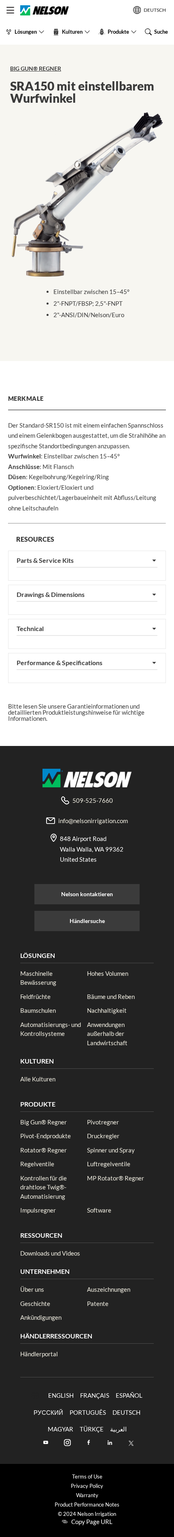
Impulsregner (38, 1210)
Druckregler (103, 1135)
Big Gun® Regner (35, 68)
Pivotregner (103, 1122)
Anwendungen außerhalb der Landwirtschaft (107, 1033)
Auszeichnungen (108, 1289)
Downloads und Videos (50, 1253)
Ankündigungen (41, 1317)
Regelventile (37, 1163)
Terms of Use (87, 1476)
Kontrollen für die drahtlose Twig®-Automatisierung (43, 1187)
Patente (97, 1303)
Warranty (87, 1495)
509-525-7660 (92, 800)
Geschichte (35, 1303)
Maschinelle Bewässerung (38, 978)
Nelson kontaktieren (87, 894)
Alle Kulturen (37, 1079)
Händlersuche (87, 920)
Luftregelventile (108, 1163)
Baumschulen (38, 1010)
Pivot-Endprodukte (45, 1135)
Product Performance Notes (87, 1504)
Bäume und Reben (111, 996)
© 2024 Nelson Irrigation (87, 1514)
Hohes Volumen (107, 973)
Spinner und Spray (111, 1150)
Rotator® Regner (43, 1150)
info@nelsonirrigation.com (93, 820)
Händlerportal (39, 1354)
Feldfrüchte (35, 996)
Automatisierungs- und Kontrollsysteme (50, 1029)
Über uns (32, 1289)
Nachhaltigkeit (107, 1010)
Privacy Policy (87, 1486)
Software (99, 1210)
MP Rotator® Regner (115, 1178)
